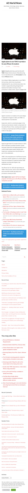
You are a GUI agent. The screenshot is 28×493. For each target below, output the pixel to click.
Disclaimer (4, 270)
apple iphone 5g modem (14, 239)
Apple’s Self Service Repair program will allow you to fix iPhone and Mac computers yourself (14, 178)
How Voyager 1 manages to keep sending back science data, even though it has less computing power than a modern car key (14, 314)
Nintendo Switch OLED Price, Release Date (14, 344)
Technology (16, 66)
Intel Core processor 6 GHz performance (9, 461)
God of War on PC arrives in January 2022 (13, 225)
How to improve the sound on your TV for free (10, 431)
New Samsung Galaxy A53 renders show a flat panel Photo (13, 424)
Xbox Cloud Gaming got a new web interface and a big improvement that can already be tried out (14, 384)
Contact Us (4, 267)
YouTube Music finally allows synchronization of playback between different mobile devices (13, 378)
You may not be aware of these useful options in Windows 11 (13, 470)
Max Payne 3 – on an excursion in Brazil (9, 436)
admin (8, 66)
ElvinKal (4, 415)
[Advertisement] (14, 26)
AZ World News (14, 3)
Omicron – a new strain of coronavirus (9, 467)
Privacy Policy (5, 273)
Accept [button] (13, 489)
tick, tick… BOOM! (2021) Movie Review (9, 464)
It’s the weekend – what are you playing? (9, 458)
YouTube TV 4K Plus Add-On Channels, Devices (10, 439)
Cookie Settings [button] (6, 489)
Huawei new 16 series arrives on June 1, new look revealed (13, 434)
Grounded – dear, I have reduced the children (13, 325)
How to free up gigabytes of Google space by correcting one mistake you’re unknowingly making (13, 320)
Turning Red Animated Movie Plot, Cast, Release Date (12, 456)
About (3, 264)
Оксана (3, 396)
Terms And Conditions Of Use (9, 276)
